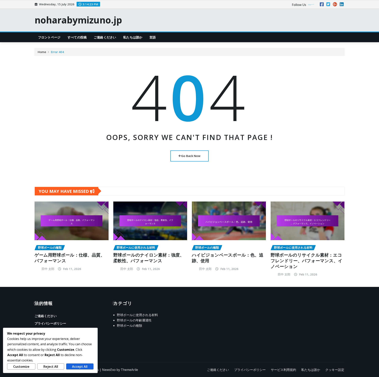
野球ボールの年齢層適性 (134, 320)
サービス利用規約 (283, 370)
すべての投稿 (77, 37)
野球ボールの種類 (129, 325)
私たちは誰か (132, 37)
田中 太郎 (48, 269)
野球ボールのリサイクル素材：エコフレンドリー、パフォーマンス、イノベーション (306, 260)
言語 (152, 37)
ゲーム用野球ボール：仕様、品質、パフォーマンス (70, 257)
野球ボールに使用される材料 (137, 315)
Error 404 (57, 52)
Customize (21, 366)
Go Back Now (190, 156)
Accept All (79, 366)
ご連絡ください (105, 37)
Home (42, 52)
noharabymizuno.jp (78, 20)
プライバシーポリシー (50, 323)
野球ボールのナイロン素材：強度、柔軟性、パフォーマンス (148, 257)
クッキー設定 (334, 370)
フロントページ (49, 37)
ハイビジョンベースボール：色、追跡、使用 (227, 257)
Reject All (50, 366)
